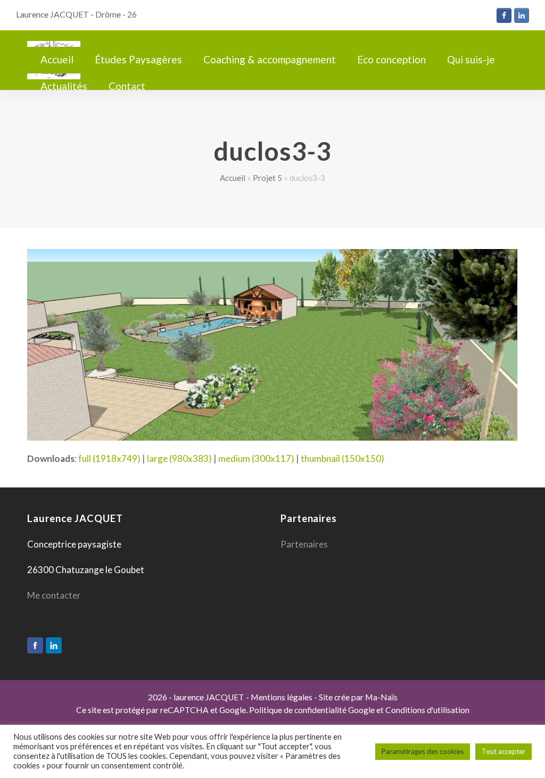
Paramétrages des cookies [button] (423, 751)
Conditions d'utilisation (427, 710)
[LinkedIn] (54, 645)
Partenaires (304, 544)
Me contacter (54, 595)
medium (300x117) (256, 458)
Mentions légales (281, 697)
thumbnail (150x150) (342, 458)
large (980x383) (179, 458)
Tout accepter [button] (503, 751)
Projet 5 (267, 178)
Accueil (232, 178)
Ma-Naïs (381, 697)
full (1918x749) (109, 458)
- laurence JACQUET (205, 697)
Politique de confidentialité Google (312, 710)
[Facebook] (35, 645)
